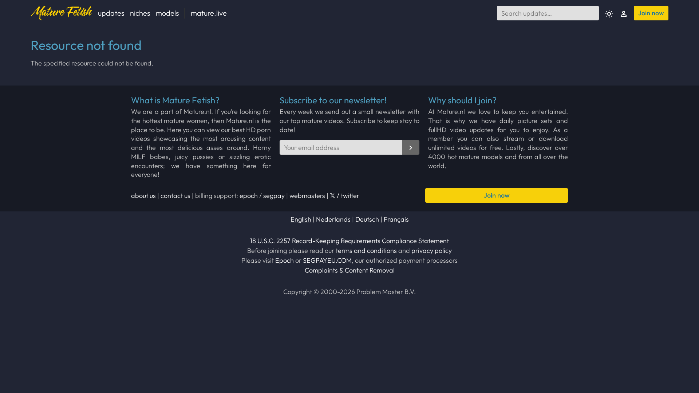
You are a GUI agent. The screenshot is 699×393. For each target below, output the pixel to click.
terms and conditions (366, 250)
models (167, 12)
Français (396, 219)
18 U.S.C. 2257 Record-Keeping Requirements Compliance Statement (349, 241)
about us (143, 195)
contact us (175, 195)
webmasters (307, 195)
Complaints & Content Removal (350, 270)
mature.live (209, 12)
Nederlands (333, 219)
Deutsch (367, 219)
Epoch (284, 260)
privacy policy (431, 250)
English (301, 219)
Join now (651, 13)
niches (140, 12)
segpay (274, 195)
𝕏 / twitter (344, 195)
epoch (249, 195)
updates (111, 12)
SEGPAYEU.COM (327, 260)
